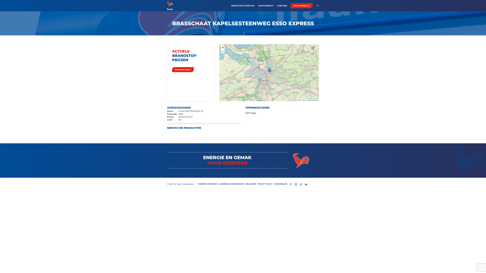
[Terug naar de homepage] (170, 5)
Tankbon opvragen (207, 184)
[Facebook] (291, 184)
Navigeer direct (183, 70)
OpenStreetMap (312, 100)
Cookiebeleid (280, 184)
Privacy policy (264, 184)
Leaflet (302, 100)
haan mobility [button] (265, 6)
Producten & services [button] (242, 6)
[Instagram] (296, 184)
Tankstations (300, 6)
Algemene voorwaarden (231, 184)
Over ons (282, 6)
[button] (317, 5)
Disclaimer (250, 184)
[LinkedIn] (306, 184)
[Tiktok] (301, 184)
